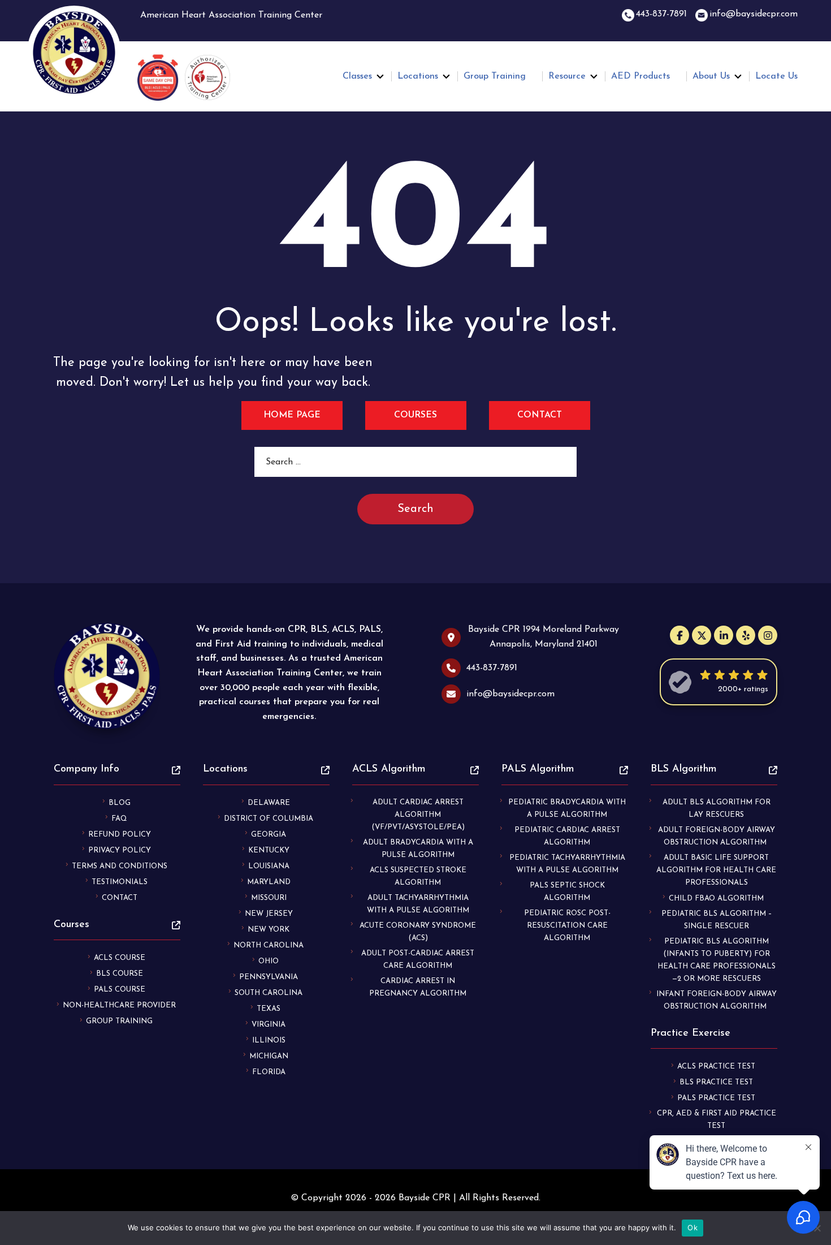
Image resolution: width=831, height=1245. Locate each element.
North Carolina (268, 945)
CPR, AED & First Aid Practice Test (716, 1120)
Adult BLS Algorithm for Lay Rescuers (717, 808)
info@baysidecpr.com (753, 14)
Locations (417, 76)
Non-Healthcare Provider (119, 1005)
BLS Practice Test (716, 1082)
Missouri (269, 898)
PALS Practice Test (716, 1098)
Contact (119, 898)
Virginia (268, 1024)
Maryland (269, 882)
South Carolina (268, 993)
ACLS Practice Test (716, 1066)
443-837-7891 (661, 14)
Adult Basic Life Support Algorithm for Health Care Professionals (716, 870)
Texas (268, 1009)
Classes (357, 76)
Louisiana (268, 866)
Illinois (268, 1040)
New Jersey (269, 913)
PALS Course (119, 989)
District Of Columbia (268, 818)
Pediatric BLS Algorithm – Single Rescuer (716, 920)
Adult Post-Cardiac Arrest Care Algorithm (417, 960)
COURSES (415, 415)
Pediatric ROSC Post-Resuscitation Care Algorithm (567, 926)
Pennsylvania (268, 977)
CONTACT (539, 415)
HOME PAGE (292, 415)
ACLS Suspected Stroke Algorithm (418, 876)
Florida (268, 1072)
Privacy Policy (119, 850)
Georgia (268, 834)
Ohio (268, 961)
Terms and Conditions (119, 866)
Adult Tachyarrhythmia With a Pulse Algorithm (418, 904)
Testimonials (120, 882)
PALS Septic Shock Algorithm (567, 892)
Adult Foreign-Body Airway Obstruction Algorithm (716, 836)
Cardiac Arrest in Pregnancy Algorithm (417, 987)
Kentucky (268, 850)
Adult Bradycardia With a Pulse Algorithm (418, 849)
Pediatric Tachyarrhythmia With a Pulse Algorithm (567, 864)
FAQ (119, 818)
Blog (120, 803)
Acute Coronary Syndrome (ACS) (418, 932)
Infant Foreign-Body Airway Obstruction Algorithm (716, 1000)
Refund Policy (119, 834)
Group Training (495, 76)
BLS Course (119, 973)
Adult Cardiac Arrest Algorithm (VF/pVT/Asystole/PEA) (418, 815)
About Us (711, 76)
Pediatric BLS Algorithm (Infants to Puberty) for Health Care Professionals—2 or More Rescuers (716, 960)
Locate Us (776, 76)
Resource (567, 76)
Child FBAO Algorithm (716, 898)
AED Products (640, 76)
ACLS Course (119, 958)
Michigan (268, 1056)
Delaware (269, 803)
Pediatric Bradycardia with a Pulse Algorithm (567, 808)
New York (268, 929)
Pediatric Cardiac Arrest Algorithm (567, 836)
